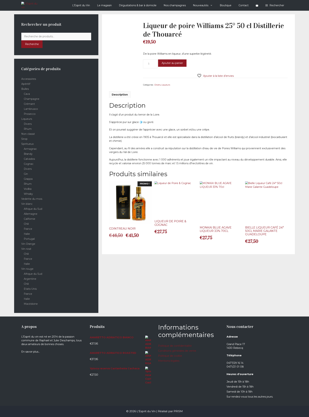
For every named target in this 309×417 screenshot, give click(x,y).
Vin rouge (27, 268)
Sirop (24, 138)
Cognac (28, 163)
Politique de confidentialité (175, 345)
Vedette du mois (31, 198)
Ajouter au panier (172, 63)
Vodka (27, 188)
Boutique (225, 5)
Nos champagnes (175, 5)
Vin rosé (26, 248)
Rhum (28, 128)
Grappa (28, 178)
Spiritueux (27, 143)
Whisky (28, 193)
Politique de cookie (170, 355)
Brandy (28, 153)
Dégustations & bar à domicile (137, 5)
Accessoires (28, 79)
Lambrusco (31, 108)
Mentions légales (168, 360)
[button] (275, 5)
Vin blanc (27, 203)
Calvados (29, 158)
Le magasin (104, 5)
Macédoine (31, 303)
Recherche (32, 44)
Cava (27, 94)
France (28, 228)
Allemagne (30, 213)
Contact (244, 5)
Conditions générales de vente (177, 350)
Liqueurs (165, 85)
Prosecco (30, 113)
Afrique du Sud (33, 208)
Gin (26, 173)
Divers (157, 85)
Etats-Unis (30, 288)
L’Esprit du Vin (81, 5)
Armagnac (30, 148)
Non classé (28, 133)
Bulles (25, 89)
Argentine (30, 278)
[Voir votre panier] (257, 5)
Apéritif (25, 84)
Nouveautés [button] (200, 5)
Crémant (29, 103)
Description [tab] (120, 94)
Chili (26, 223)
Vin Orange (28, 243)
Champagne (31, 99)
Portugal (29, 238)
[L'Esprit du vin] (30, 5)
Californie (29, 218)
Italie (27, 233)
